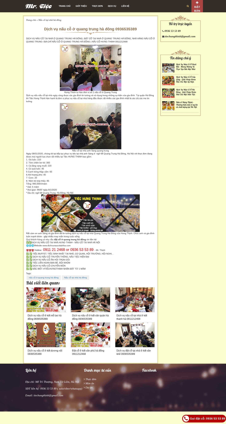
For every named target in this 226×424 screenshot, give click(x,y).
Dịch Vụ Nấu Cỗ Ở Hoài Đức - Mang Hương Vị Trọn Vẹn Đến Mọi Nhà (186, 67)
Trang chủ (64, 6)
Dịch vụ (112, 6)
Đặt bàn (197, 8)
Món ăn (89, 383)
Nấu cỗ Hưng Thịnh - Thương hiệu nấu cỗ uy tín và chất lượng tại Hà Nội (187, 105)
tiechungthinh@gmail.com (180, 36)
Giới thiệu (81, 6)
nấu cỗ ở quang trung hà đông (44, 277)
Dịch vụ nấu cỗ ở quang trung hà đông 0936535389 (90, 29)
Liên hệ (125, 6)
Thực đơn (97, 6)
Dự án (89, 387)
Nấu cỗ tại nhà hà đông (49, 20)
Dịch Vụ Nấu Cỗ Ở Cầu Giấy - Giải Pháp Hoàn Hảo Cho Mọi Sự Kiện (186, 79)
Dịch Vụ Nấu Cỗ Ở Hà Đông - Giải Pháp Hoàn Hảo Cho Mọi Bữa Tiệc (186, 92)
